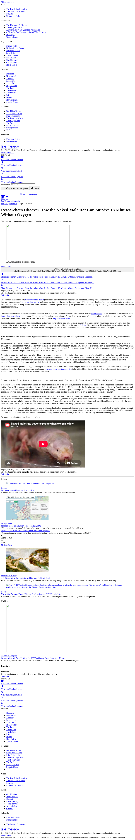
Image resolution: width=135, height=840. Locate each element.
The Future (11, 93)
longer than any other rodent (13, 316)
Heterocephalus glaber (34, 300)
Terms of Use (12, 804)
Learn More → (7, 152)
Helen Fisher (11, 65)
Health (9, 97)
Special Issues (12, 102)
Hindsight (10, 34)
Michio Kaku (11, 46)
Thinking (10, 78)
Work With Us (12, 797)
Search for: (5, 185)
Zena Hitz (10, 53)
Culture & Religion (9, 656)
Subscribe (16, 201)
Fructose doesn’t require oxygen (58, 369)
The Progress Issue (14, 27)
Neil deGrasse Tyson (15, 48)
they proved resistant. (61, 318)
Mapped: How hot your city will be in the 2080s (21, 526)
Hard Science (12, 100)
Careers (9, 808)
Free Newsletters (13, 139)
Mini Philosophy (13, 116)
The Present (11, 90)
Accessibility (11, 806)
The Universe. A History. (16, 25)
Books (3, 592)
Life (8, 95)
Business (10, 74)
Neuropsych (11, 76)
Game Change (12, 37)
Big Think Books (13, 111)
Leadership (11, 81)
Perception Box (12, 125)
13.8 (8, 130)
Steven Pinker (12, 55)
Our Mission (11, 794)
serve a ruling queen (30, 302)
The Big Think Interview (16, 9)
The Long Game (13, 120)
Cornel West (11, 62)
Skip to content (7, 2)
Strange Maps (12, 128)
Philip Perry (6, 266)
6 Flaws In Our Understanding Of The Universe (26, 32)
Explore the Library (14, 16)
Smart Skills (11, 83)
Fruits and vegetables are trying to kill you (18, 490)
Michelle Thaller (13, 50)
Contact (9, 799)
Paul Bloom (11, 58)
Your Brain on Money (15, 11)
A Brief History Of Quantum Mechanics (23, 30)
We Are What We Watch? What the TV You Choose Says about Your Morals (33, 658)
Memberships (12, 141)
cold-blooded (96, 314)
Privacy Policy (12, 801)
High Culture (11, 85)
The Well (10, 123)
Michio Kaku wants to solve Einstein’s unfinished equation (25, 530)
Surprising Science (9, 203)
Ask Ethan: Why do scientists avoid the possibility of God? (25, 578)
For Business (6, 201)
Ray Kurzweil (12, 60)
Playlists (9, 14)
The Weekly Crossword (16, 824)
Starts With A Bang (14, 113)
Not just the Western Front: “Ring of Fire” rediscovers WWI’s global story (32, 594)
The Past (10, 88)
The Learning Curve (14, 118)
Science (83, 325)
